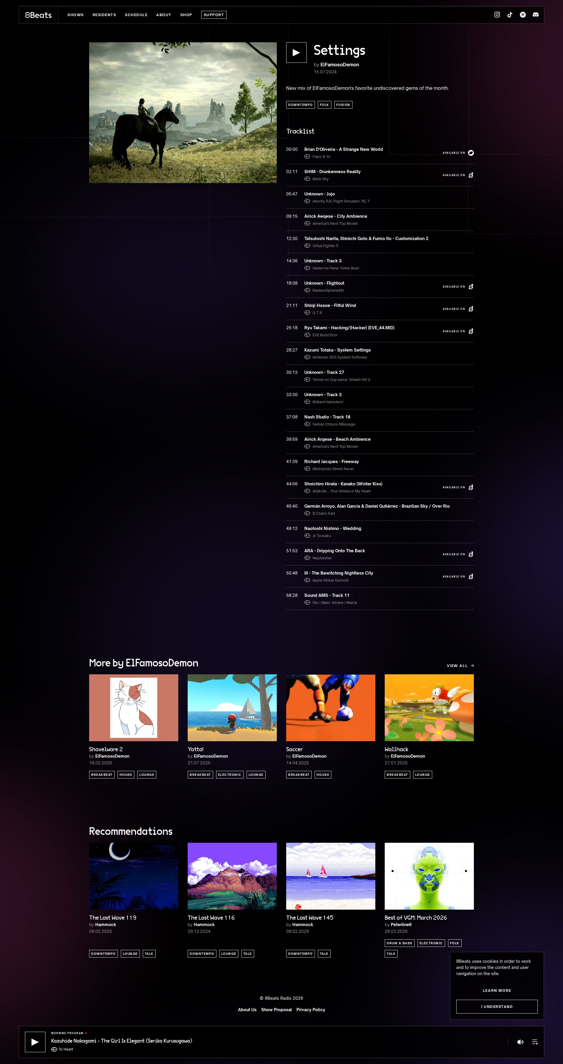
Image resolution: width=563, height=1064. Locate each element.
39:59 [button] (292, 439)
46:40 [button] (292, 506)
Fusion (343, 105)
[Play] (35, 1042)
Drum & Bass (400, 943)
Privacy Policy (310, 1009)
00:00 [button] (292, 149)
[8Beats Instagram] (497, 14)
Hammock (105, 924)
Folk (324, 105)
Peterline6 (401, 924)
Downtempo (300, 105)
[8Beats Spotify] (522, 14)
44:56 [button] (292, 483)
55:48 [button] (292, 572)
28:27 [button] (292, 349)
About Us (247, 1009)
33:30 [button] (292, 394)
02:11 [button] (292, 171)
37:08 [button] (292, 416)
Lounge (146, 774)
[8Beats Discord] (535, 14)
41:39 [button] (292, 461)
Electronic (230, 774)
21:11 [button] (292, 305)
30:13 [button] (292, 372)
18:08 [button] (292, 283)
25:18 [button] (292, 327)
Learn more (497, 990)
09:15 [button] (292, 216)
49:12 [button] (292, 528)
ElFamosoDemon (339, 64)
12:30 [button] (292, 238)
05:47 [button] (292, 193)
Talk (149, 953)
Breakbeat (102, 774)
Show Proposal (276, 1009)
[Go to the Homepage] (38, 14)
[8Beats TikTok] (509, 14)
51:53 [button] (292, 550)
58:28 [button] (292, 595)
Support (214, 15)
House (126, 774)
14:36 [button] (292, 260)
